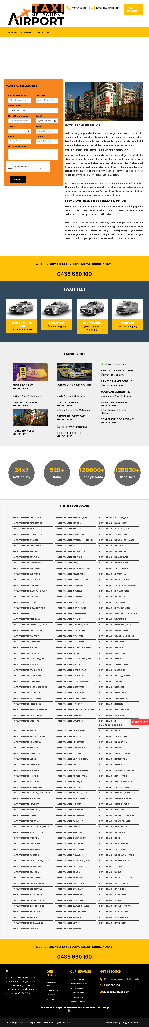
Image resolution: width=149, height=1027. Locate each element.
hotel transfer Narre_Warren (115, 798)
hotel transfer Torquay (69, 917)
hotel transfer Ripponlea (26, 849)
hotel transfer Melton (25, 776)
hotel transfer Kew (109, 730)
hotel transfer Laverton (26, 753)
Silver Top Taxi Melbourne (23, 386)
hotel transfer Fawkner (112, 653)
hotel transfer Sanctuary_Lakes (31, 860)
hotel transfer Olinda (25, 815)
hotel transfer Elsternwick (71, 641)
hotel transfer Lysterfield (70, 764)
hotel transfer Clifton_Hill (71, 602)
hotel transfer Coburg (112, 602)
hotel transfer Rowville (69, 855)
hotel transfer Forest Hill (113, 664)
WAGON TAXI (52, 995)
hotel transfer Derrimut (112, 619)
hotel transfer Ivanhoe (69, 715)
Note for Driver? (17, 146)
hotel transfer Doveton (69, 636)
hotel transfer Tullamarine (28, 922)
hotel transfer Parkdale (26, 821)
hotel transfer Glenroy (112, 681)
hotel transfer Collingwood (29, 608)
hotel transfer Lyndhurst (27, 764)
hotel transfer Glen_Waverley (72, 681)
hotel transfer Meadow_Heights (117, 770)
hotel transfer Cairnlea (112, 574)
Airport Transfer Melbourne (25, 404)
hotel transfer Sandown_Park (73, 860)
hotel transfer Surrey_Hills (28, 900)
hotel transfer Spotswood (114, 883)
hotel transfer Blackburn (113, 557)
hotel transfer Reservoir (27, 843)
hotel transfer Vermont (112, 922)
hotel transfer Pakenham (70, 815)
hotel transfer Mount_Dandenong (32, 792)
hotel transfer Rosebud (26, 855)
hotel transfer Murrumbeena (72, 798)
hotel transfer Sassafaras (28, 866)
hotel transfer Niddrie (68, 804)
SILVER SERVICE (53, 990)
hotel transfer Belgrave (112, 551)
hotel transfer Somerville (70, 877)
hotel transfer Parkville (69, 821)
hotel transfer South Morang (116, 877)
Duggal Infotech (130, 1022)
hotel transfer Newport (26, 804)
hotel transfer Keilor (25, 730)
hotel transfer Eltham (111, 641)
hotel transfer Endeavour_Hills (73, 647)
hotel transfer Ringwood (113, 843)
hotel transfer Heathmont (114, 698)
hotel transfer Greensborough (30, 687)
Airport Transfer (78, 979)
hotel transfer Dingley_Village (116, 624)
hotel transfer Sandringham (115, 860)
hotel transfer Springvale (27, 888)
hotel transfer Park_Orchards (116, 815)
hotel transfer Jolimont (69, 720)
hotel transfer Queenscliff (71, 838)
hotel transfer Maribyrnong (72, 770)
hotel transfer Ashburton (27, 534)
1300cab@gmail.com (107, 7)
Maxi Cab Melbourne (115, 392)
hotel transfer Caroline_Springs (117, 585)
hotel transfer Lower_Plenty (72, 759)
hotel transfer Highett (69, 703)
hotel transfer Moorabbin (27, 787)
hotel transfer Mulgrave (26, 798)
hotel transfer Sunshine (112, 894)
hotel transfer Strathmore (28, 894)
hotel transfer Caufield (69, 591)
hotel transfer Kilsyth (68, 736)
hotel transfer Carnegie (69, 585)
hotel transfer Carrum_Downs (30, 591)
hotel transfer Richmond (70, 843)
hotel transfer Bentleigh (26, 557)
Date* (39, 116)
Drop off (40, 95)
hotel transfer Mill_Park (113, 776)
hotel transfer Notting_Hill (28, 809)
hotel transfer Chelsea (25, 596)
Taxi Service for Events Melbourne (118, 420)
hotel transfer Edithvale (26, 641)
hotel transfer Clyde (24, 602)
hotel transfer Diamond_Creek (30, 624)
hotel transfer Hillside (111, 703)
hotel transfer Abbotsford (28, 517)
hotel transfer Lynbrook (113, 759)
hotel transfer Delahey (68, 619)
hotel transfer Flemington (27, 664)
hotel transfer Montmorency (115, 781)
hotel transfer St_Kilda (112, 888)
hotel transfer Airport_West (72, 517)
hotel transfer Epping (111, 647)
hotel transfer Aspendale (113, 534)
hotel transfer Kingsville (70, 742)
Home (13, 32)
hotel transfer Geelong (112, 670)
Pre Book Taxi (76, 997)
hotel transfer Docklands (27, 630)
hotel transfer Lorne (24, 759)
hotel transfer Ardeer (25, 528)
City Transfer (76, 988)
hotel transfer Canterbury (114, 579)
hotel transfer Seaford (26, 872)
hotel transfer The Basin (26, 911)
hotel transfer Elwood (25, 647)
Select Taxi (14, 105)
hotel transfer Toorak (25, 917)
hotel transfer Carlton (26, 585)
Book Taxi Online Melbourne (69, 434)
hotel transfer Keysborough (29, 736)
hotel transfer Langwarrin (71, 747)
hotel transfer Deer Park (26, 619)
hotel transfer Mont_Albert (72, 781)
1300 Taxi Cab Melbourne (74, 385)
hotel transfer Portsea (69, 832)
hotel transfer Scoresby (70, 866)
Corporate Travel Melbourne (114, 404)
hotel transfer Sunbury (69, 894)
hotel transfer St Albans (70, 888)
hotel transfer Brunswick (113, 568)
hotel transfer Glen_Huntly (114, 675)
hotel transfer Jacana (111, 715)
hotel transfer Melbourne (70, 574)
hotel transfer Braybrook (113, 562)
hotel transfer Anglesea (112, 523)
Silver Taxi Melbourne (116, 381)
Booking (26, 32)
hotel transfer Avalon (25, 540)
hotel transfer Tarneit (112, 900)
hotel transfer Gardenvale (71, 670)
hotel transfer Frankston (27, 670)
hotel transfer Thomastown (72, 911)
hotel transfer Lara (110, 747)
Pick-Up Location (17, 95)
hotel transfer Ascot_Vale (114, 528)
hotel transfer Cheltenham (71, 596)
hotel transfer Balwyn (111, 545)
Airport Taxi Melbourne (41, 1022)
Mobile (39, 136)
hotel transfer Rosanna (112, 849)
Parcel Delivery (77, 993)
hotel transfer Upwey (68, 922)
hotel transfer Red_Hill (112, 838)
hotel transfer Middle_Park (71, 776)
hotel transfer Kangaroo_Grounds (110, 722)
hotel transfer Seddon (68, 872)
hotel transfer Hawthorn (27, 698)
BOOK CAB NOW (140, 722)
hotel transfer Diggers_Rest (72, 624)
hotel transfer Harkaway (70, 692)
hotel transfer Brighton (26, 568)
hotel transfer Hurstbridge (28, 715)
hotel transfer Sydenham (70, 900)
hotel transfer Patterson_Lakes (31, 826)
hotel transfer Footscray (70, 664)
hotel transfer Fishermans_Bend (74, 658)
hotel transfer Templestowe (115, 905)
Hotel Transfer (77, 1002)
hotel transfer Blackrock (27, 562)
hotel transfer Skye (110, 872)
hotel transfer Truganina (113, 917)
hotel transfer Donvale (26, 636)
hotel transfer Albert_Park (114, 517)
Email (11, 136)
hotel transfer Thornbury (113, 911)
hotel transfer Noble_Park (114, 804)
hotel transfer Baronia (26, 551)
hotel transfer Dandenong (71, 613)
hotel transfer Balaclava (27, 545)
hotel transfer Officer (111, 809)
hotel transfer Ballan (68, 545)
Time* (11, 126)
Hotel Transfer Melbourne (24, 432)
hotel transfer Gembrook (27, 675)
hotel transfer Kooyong (26, 747)
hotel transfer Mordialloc (71, 787)
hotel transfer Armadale (69, 528)
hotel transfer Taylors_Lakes (72, 905)
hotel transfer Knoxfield (113, 742)
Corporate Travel (78, 984)
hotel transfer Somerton (27, 877)
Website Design (113, 1022)
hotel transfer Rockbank (70, 849)
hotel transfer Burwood (26, 574)
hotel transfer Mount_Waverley (117, 792)
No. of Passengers (18, 116)
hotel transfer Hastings (113, 692)
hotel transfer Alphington (28, 523)
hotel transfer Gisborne (69, 675)
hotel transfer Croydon (26, 613)
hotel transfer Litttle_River (115, 753)
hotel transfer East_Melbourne (116, 636)
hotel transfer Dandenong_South (118, 613)
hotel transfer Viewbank (26, 928)
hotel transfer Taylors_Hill (28, 905)
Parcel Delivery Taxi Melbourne (71, 417)
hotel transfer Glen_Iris (26, 681)
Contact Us (42, 32)
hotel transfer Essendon (26, 653)
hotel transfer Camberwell (28, 579)
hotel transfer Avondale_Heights (75, 540)
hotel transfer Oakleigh (69, 809)
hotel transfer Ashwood (70, 534)
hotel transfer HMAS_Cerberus (30, 709)
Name (39, 126)
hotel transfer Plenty (68, 826)
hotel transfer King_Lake (113, 736)
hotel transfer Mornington (114, 787)
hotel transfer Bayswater (70, 551)
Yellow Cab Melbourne (117, 370)
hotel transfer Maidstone (113, 764)
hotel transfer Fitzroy (111, 658)
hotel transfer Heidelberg (27, 703)
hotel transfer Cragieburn (71, 608)
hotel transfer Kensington (71, 730)
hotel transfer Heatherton (71, 698)
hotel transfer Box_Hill (69, 562)
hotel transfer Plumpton (113, 826)
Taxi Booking (132, 9)
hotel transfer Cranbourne (114, 608)
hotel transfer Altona (68, 523)
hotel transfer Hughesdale (114, 709)
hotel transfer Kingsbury (27, 742)
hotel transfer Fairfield (69, 653)
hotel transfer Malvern (26, 770)
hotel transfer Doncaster (70, 630)
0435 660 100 (79, 7)
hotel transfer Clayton (112, 596)
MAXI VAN (51, 999)
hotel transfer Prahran (112, 832)
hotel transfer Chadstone (114, 591)
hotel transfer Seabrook (113, 866)
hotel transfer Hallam (111, 687)
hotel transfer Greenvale (70, 687)
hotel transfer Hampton (26, 692)
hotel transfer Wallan (68, 928)
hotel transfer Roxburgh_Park (116, 855)
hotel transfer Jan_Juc (26, 720)
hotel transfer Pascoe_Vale (114, 821)
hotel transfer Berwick (69, 557)
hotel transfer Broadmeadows (73, 568)
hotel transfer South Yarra (28, 883)
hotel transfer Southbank (70, 883)
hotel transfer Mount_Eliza (71, 792)
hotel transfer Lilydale (68, 753)
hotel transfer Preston (26, 838)
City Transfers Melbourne (67, 404)
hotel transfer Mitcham (26, 781)
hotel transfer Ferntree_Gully (30, 658)
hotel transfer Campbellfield (72, 579)
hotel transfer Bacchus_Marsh (117, 540)
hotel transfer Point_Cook (28, 832)
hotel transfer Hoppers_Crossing (75, 709)
